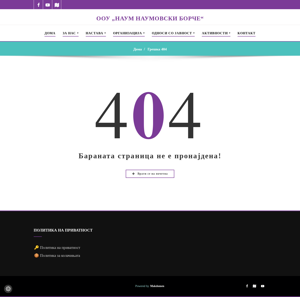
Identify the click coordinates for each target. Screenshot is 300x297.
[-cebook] (38, 4)
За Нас (70, 33)
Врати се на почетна (152, 173)
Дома (50, 33)
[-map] (56, 4)
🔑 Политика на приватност (57, 247)
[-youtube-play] (47, 4)
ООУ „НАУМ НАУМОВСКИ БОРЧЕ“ (150, 18)
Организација (128, 33)
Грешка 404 (157, 49)
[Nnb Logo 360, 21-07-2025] (150, 11)
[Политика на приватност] (8, 289)
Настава (95, 33)
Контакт (247, 33)
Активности (215, 33)
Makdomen (157, 286)
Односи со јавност (172, 33)
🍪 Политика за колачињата (57, 255)
